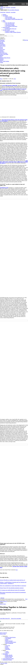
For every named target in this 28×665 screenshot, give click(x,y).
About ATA (7, 645)
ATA (15, 78)
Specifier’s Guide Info (9, 31)
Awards (1, 42)
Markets (1, 55)
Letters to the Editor (4, 54)
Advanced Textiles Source (10, 642)
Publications (7, 649)
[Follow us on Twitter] (5, 664)
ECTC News (2, 46)
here (17, 569)
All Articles (2, 41)
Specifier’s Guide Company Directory (13, 32)
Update (1, 62)
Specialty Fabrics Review (10, 637)
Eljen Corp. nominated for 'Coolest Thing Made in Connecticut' (13, 585)
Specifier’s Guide (6, 29)
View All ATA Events (9, 24)
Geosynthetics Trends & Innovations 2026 (14, 19)
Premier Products (6, 27)
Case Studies (5, 15)
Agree (2, 602)
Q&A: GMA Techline (4, 61)
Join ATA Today (8, 657)
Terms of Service (3, 601)
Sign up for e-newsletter (16, 618)
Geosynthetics (8, 638)
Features (1, 50)
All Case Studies (8, 16)
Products (4, 14)
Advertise (7, 652)
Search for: (2, 34)
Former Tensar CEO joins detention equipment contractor (12, 587)
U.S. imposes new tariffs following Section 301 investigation (12, 590)
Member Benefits (8, 655)
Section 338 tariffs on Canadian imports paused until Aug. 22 (12, 580)
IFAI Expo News (3, 53)
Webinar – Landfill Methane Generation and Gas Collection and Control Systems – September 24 (13, 583)
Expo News (2, 49)
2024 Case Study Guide (10, 18)
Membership (5, 653)
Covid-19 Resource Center (8, 658)
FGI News (2, 51)
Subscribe (8, 7)
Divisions (7, 648)
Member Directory (9, 656)
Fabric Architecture (9, 643)
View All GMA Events (10, 22)
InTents (6, 639)
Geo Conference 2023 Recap (11, 26)
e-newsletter (13, 7)
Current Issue (2, 7)
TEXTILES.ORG (5, 3)
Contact (6, 651)
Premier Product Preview (5, 57)
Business (2, 43)
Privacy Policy (3, 604)
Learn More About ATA (5, 618)
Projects (1, 60)
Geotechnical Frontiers (10, 25)
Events (4, 21)
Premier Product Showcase (10, 28)
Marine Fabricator (9, 640)
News (4, 20)
